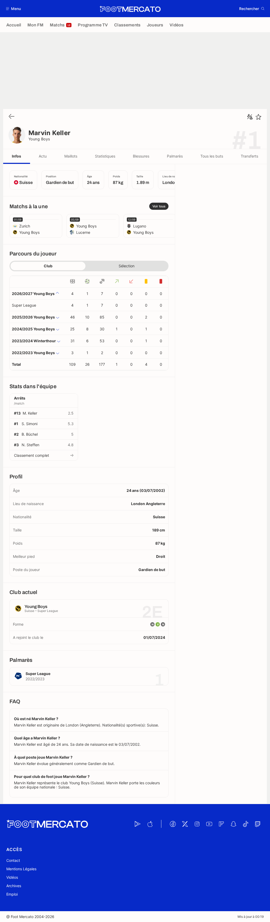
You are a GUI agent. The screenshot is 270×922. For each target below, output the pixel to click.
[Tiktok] (245, 824)
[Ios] (150, 824)
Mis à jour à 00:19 (251, 917)
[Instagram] (197, 824)
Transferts (249, 156)
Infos (16, 156)
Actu (43, 156)
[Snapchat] (233, 824)
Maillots (70, 156)
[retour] (11, 116)
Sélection (126, 266)
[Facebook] (173, 824)
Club (48, 266)
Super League (24, 305)
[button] (13, 8)
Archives (13, 885)
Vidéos (12, 877)
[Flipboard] (221, 824)
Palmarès (175, 156)
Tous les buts (211, 156)
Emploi (12, 894)
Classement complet (31, 455)
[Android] (138, 824)
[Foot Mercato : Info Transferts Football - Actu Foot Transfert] (130, 9)
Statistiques (105, 156)
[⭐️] (258, 117)
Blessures (141, 156)
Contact (13, 860)
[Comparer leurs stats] (250, 117)
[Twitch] (258, 824)
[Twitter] (185, 824)
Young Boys (39, 139)
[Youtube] (209, 824)
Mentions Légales (21, 869)
